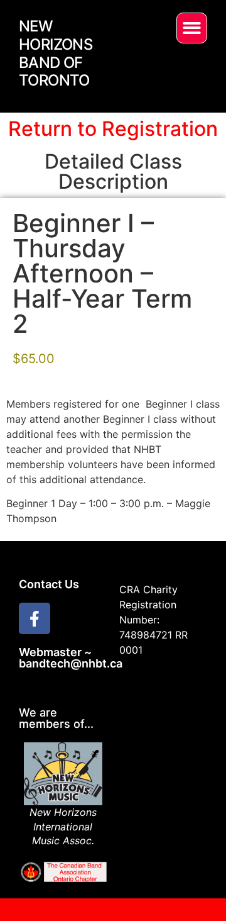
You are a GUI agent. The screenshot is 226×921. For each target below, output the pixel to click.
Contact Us (49, 584)
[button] (191, 28)
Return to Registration (113, 128)
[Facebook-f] (34, 618)
